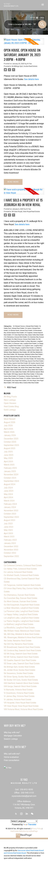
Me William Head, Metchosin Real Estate (22, 631)
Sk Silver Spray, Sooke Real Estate (32, 370)
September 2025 (11, 445)
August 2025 (9, 448)
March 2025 (9, 464)
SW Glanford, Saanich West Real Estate (21, 683)
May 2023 (8, 530)
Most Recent (9, 419)
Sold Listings (10, 410)
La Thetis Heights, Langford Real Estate (21, 348)
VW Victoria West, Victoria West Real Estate (25, 383)
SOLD (42, 18)
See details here (31, 79)
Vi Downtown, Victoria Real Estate (27, 376)
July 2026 (8, 425)
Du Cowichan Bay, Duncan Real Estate (20, 598)
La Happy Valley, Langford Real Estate (21, 614)
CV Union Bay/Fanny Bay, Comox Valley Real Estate (28, 335)
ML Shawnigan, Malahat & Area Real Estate (29, 354)
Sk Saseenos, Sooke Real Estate (18, 673)
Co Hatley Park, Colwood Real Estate (20, 569)
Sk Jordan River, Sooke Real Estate (29, 367)
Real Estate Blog (11, 406)
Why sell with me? (12, 754)
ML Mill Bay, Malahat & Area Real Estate (21, 634)
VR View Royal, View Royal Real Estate (26, 211)
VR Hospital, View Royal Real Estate (15, 380)
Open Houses (10, 403)
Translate (32, 824)
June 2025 (8, 455)
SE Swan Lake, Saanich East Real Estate (24, 365)
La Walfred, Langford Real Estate (18, 624)
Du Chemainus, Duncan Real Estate (16, 337)
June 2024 (8, 491)
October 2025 (10, 442)
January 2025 (10, 471)
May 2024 (8, 494)
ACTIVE (32, 18)
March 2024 (9, 500)
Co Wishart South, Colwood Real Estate (21, 330)
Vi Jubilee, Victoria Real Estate (34, 378)
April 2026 (8, 429)
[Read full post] (24, 43)
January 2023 (10, 543)
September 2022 (11, 556)
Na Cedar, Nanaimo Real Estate (14, 357)
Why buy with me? (12, 732)
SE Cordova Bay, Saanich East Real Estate (22, 650)
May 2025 (8, 458)
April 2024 (8, 497)
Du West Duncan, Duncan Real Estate (24, 339)
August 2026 (9, 422)
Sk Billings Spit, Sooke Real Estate (24, 66)
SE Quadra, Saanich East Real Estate (20, 660)
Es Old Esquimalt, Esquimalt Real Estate (22, 605)
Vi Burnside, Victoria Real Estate (18, 689)
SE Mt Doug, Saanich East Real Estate (32, 361)
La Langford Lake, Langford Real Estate (21, 618)
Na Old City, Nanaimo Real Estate (18, 644)
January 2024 (10, 507)
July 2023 (8, 523)
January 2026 (10, 435)
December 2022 (11, 546)
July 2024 (8, 487)
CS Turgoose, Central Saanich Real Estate (22, 585)
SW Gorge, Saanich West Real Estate (23, 374)
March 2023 (9, 536)
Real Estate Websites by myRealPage (24, 831)
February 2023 (10, 540)
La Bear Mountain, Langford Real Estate (21, 608)
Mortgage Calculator (13, 735)
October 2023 (10, 514)
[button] (16, 814)
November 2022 (11, 550)
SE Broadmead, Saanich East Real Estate (21, 359)
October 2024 (10, 478)
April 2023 (8, 533)
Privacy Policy (37, 829)
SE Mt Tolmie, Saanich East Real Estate (16, 363)
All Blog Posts (10, 396)
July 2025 (8, 451)
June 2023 (8, 527)
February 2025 (10, 468)
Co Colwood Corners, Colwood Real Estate (26, 326)
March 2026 (9, 432)
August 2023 (9, 520)
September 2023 (11, 517)
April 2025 (8, 461)
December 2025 (11, 438)
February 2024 (10, 504)
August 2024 (9, 484)
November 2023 (11, 510)
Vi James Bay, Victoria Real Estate (19, 696)
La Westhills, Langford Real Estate (29, 350)
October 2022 (10, 553)
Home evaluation (11, 757)
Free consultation (11, 760)
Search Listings (11, 739)
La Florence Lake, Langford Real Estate (24, 343)
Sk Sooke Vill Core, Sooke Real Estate (15, 372)
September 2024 (11, 481)
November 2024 (11, 474)
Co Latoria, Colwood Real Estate (18, 572)
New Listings (10, 400)
